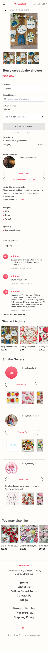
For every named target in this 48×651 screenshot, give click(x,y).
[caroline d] (9, 162)
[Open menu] (4, 4)
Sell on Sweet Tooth (24, 591)
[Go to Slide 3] (34, 58)
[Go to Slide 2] (21, 58)
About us (24, 587)
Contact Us (24, 595)
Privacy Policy (24, 612)
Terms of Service (24, 608)
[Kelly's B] (11, 468)
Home (24, 582)
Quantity (6, 84)
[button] (24, 31)
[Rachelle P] (11, 420)
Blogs (24, 599)
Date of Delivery (9, 95)
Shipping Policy (24, 617)
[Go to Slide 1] (9, 58)
